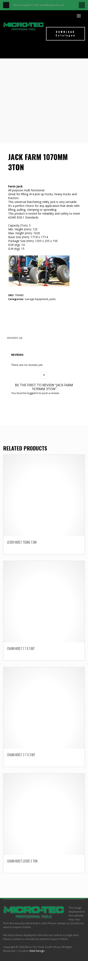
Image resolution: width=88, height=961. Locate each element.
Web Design (36, 951)
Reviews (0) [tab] (14, 338)
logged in (32, 393)
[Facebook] (6, 5)
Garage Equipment (36, 299)
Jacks (53, 299)
